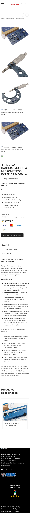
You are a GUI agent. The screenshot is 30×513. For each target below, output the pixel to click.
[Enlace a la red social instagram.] (6, 469)
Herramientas (10, 18)
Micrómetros (20, 18)
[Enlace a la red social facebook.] (2, 469)
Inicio (3, 18)
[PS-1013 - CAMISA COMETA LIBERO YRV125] (22, 15)
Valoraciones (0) (8, 253)
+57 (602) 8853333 (10, 456)
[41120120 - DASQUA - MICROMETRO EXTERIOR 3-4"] (27, 15)
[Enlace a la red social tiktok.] (11, 469)
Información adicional (9, 249)
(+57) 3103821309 (10, 461)
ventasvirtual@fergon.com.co (14, 463)
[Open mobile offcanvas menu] (2, 4)
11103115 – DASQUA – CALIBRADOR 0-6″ (12, 424)
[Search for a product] (21, 4)
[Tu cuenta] (26, 4)
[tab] (15, 245)
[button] (24, 414)
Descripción (6, 245)
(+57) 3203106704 (14, 458)
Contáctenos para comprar (12, 235)
